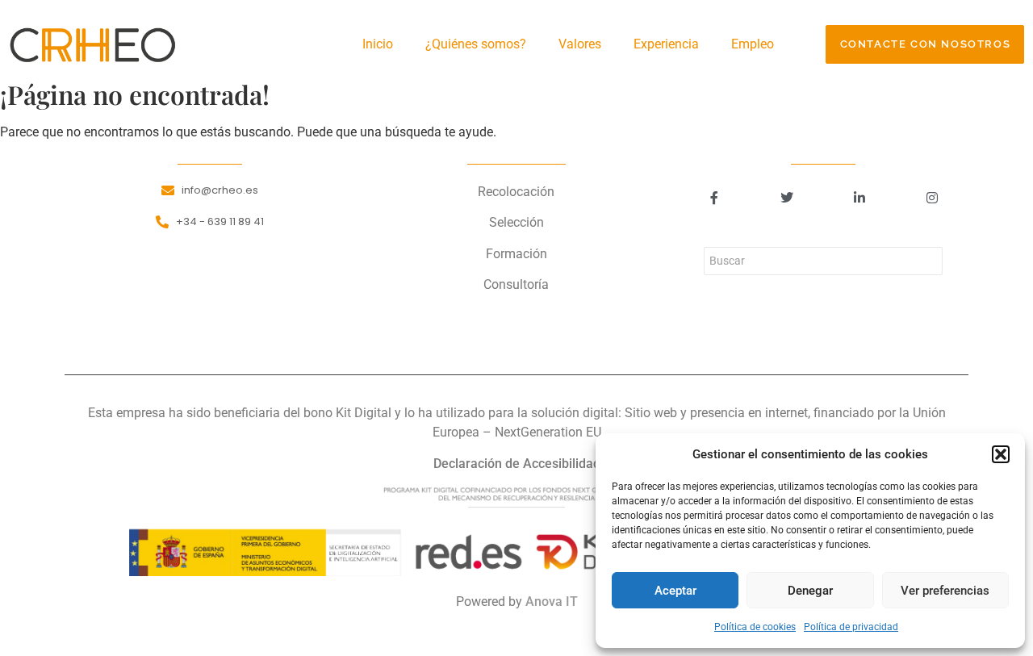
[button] (1001, 454)
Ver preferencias (945, 590)
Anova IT (551, 601)
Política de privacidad (851, 627)
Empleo (752, 44)
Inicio (377, 44)
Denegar (810, 590)
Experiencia (666, 44)
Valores (579, 44)
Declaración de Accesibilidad (516, 463)
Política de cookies (755, 627)
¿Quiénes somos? (475, 44)
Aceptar (675, 590)
